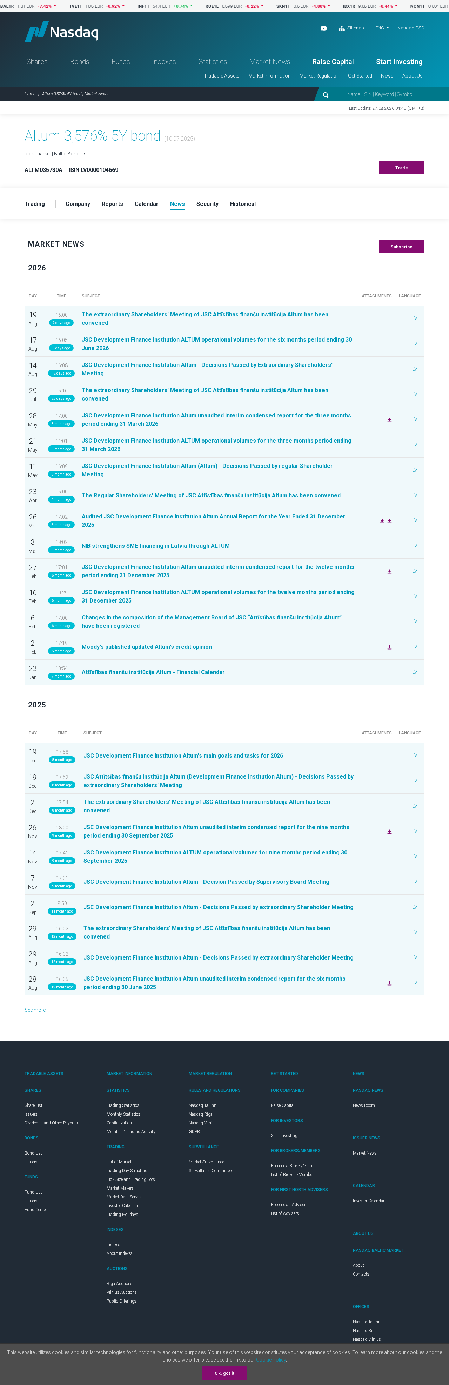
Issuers (31, 1114)
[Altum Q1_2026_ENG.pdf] (389, 419)
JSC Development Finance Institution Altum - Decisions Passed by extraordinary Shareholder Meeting (218, 907)
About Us (412, 76)
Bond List (33, 1153)
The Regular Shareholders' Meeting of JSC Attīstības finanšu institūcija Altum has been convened (211, 495)
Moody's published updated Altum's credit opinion (147, 647)
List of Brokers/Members (293, 1174)
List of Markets (120, 1161)
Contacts (361, 1274)
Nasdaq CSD (410, 28)
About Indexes (120, 1253)
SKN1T (262, 6)
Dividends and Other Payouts (51, 1123)
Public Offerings (121, 1301)
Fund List (33, 1192)
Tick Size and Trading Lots (131, 1179)
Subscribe (401, 246)
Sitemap (355, 28)
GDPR (194, 1131)
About (358, 1265)
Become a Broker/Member (294, 1165)
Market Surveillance (206, 1161)
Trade (401, 168)
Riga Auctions (120, 1283)
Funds (121, 62)
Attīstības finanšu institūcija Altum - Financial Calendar (153, 672)
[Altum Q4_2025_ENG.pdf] (389, 571)
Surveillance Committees (211, 1170)
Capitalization (119, 1123)
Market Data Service (124, 1197)
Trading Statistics (123, 1105)
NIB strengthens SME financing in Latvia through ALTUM (156, 546)
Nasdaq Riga (201, 1114)
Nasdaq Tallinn (202, 1105)
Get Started (360, 76)
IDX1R (328, 6)
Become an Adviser (288, 1204)
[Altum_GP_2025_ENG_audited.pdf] (381, 520)
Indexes (164, 62)
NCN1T (396, 6)
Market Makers (120, 1188)
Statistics (213, 62)
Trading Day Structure (127, 1170)
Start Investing (399, 62)
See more (35, 1010)
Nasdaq (61, 31)
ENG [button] (379, 28)
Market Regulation (319, 76)
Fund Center (36, 1209)
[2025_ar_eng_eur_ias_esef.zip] (389, 520)
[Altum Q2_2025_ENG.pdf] (389, 983)
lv (414, 318)
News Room (364, 1105)
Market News (269, 62)
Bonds (79, 62)
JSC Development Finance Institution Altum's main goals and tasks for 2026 (183, 755)
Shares (37, 62)
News (387, 76)
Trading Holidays (122, 1214)
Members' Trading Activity (131, 1131)
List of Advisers (285, 1213)
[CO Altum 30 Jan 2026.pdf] (389, 647)
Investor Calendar (122, 1205)
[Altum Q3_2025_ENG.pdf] (389, 831)
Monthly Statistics (123, 1114)
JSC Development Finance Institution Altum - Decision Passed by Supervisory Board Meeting (206, 882)
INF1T (122, 6)
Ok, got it (224, 1373)
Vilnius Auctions (122, 1292)
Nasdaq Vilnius (203, 1123)
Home (30, 94)
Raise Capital (333, 62)
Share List (33, 1105)
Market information (269, 76)
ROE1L (191, 6)
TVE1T (54, 6)
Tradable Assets (222, 76)
